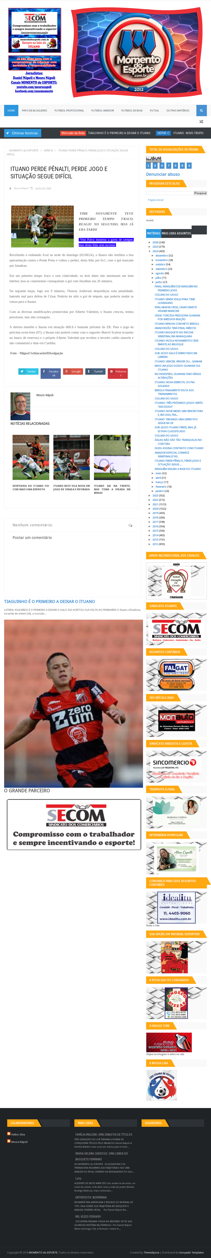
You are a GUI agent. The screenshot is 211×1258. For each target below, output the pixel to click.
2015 (155, 530)
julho (159, 277)
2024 (155, 251)
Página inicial (155, 199)
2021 (155, 504)
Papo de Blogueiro (34, 110)
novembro (162, 260)
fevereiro (161, 486)
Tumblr (98, 371)
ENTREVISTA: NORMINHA (91, 1197)
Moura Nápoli (19, 1141)
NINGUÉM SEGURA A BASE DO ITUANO (178, 468)
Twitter (31, 371)
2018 (155, 517)
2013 (155, 539)
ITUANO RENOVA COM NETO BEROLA (177, 323)
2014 (155, 535)
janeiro (160, 491)
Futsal (154, 110)
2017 (155, 521)
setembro (162, 268)
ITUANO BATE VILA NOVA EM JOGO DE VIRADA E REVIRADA (71, 487)
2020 (155, 508)
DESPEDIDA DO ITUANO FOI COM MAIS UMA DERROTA (31, 487)
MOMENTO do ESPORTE (43, 1252)
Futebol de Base (132, 110)
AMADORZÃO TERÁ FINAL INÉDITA (175, 328)
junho (159, 282)
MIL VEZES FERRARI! (88, 1216)
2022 (155, 499)
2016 (155, 526)
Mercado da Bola (59, 133)
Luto (78, 1178)
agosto (160, 273)
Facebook (54, 373)
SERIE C (150, 133)
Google (76, 371)
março (160, 482)
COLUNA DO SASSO (166, 294)
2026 (155, 242)
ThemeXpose (151, 1252)
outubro (161, 264)
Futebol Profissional (69, 110)
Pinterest (121, 373)
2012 (155, 544)
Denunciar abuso (163, 174)
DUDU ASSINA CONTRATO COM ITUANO (179, 448)
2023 (155, 495)
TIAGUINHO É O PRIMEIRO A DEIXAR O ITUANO (106, 133)
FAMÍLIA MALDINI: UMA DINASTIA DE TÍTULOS (103, 1134)
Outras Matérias (177, 110)
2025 (155, 246)
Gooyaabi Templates (191, 1252)
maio (159, 473)
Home (11, 110)
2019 (155, 513)
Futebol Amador (102, 110)
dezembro (162, 255)
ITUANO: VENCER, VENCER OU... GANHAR (178, 361)
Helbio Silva (18, 1134)
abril (159, 477)
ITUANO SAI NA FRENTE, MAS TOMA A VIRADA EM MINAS (112, 489)
